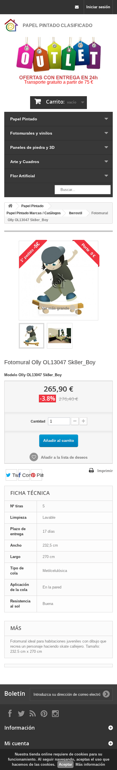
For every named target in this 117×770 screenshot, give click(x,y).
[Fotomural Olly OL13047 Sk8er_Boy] (31, 335)
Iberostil (75, 213)
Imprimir (105, 471)
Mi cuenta (16, 743)
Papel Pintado (23, 119)
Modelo (10, 375)
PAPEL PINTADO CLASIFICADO (57, 25)
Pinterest (38, 475)
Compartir (25, 475)
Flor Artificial (22, 176)
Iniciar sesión (98, 7)
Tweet (14, 475)
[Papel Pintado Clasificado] (11, 25)
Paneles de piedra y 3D (32, 147)
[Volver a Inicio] (10, 206)
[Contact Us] (77, 7)
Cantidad (38, 421)
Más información (90, 764)
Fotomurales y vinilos (31, 133)
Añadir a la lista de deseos (63, 457)
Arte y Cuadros (24, 161)
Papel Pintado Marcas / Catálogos (34, 213)
